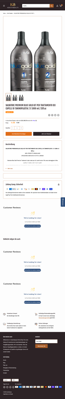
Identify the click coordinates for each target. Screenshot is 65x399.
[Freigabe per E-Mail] (58, 115)
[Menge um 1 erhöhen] (21, 128)
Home (4, 13)
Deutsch (5, 380)
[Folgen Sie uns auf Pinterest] (13, 387)
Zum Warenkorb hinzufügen (19, 134)
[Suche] (52, 6)
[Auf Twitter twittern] (55, 115)
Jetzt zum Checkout (46, 134)
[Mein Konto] (57, 6)
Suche (4, 360)
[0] (61, 6)
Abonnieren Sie (41, 346)
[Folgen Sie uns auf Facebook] (4, 387)
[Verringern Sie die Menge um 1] (12, 128)
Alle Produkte (10, 13)
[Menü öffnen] (4, 5)
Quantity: (8, 128)
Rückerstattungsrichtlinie (44, 318)
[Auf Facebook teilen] (49, 115)
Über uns (5, 365)
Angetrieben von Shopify (8, 394)
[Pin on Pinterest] (52, 115)
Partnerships (6, 370)
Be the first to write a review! (32, 226)
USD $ (14, 380)
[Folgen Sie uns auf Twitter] (7, 387)
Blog (4, 362)
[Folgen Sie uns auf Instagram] (10, 387)
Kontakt (5, 373)
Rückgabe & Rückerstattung (9, 368)
